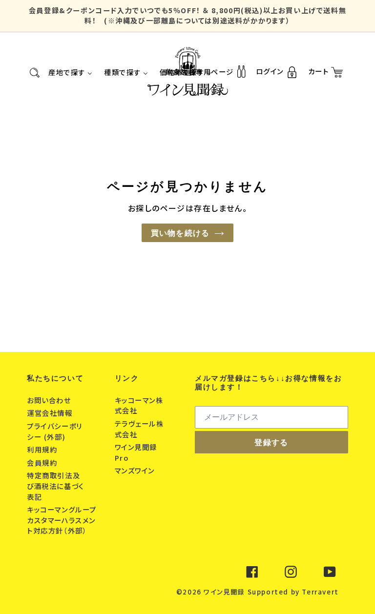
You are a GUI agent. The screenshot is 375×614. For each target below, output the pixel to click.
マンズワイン (136, 470)
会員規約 (43, 462)
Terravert (320, 591)
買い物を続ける (180, 233)
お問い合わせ (50, 400)
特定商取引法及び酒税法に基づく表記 (55, 485)
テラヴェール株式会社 (139, 428)
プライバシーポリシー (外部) (55, 431)
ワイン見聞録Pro (136, 452)
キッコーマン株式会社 (139, 405)
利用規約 (43, 449)
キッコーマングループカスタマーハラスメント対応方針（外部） (62, 519)
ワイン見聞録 (224, 591)
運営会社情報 (51, 413)
